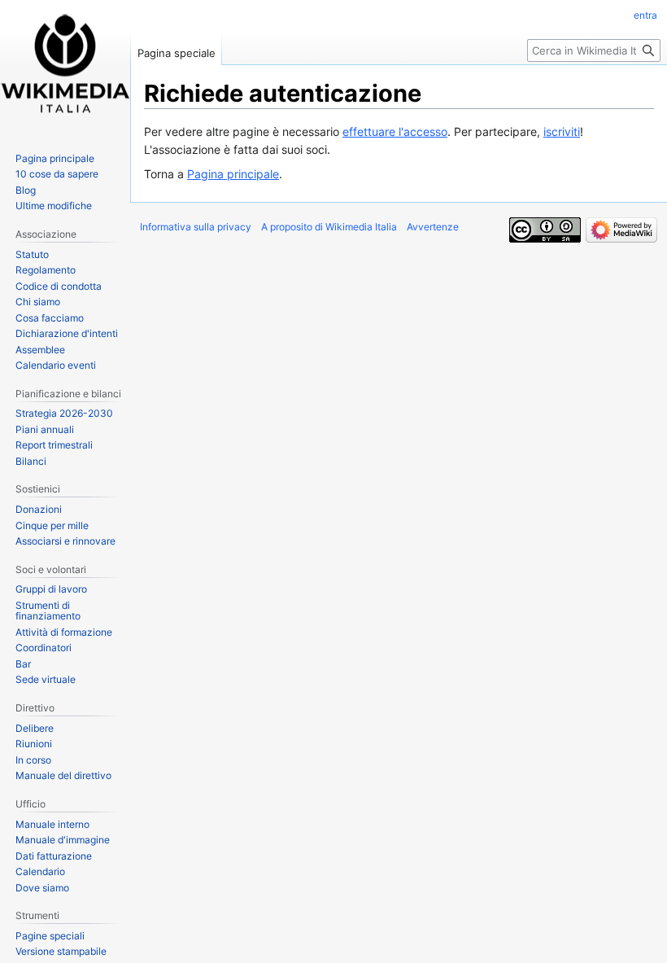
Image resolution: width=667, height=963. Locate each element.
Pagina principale (233, 174)
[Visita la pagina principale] (65, 65)
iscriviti (561, 131)
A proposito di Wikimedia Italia (329, 227)
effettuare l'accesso (394, 131)
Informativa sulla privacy (195, 227)
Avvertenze (433, 227)
